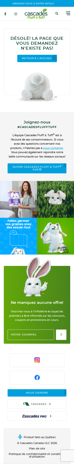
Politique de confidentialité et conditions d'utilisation (37, 455)
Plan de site (37, 448)
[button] (57, 14)
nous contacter (53, 148)
